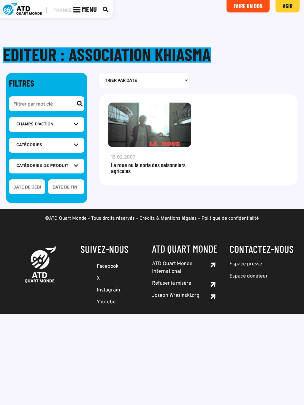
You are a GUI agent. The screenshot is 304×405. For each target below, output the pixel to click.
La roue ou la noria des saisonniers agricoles (148, 167)
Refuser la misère (171, 283)
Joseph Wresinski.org (176, 295)
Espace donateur (248, 276)
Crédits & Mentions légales (168, 218)
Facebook (107, 266)
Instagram (108, 290)
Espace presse (245, 264)
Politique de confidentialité (230, 218)
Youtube (106, 302)
